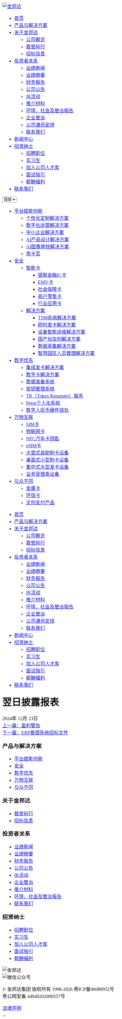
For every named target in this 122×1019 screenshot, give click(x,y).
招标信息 (35, 53)
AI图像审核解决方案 (47, 246)
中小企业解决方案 (45, 232)
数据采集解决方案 (57, 346)
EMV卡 (45, 282)
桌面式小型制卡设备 (47, 459)
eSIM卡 (33, 445)
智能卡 (33, 267)
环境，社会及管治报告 (49, 110)
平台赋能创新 (28, 211)
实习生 (33, 160)
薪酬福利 (35, 181)
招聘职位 (35, 153)
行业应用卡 (50, 303)
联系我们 (35, 131)
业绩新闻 (35, 68)
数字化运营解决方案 (47, 225)
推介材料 (35, 103)
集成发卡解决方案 (45, 367)
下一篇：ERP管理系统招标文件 (35, 732)
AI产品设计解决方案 (47, 239)
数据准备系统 (40, 381)
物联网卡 (35, 431)
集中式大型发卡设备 (47, 467)
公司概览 (35, 39)
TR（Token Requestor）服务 (54, 395)
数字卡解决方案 (42, 374)
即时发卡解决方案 (57, 324)
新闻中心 (23, 139)
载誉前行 (35, 46)
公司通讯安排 (40, 124)
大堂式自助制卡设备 (47, 452)
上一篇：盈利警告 (21, 725)
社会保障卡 (50, 289)
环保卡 (33, 495)
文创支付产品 (40, 502)
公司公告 (35, 89)
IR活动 (33, 96)
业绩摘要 (35, 75)
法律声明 (11, 1008)
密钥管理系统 (40, 388)
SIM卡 (32, 424)
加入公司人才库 (42, 167)
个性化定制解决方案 (47, 218)
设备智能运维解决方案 (61, 331)
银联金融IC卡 (52, 275)
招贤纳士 (23, 146)
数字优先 (23, 360)
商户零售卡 (50, 296)
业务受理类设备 (42, 474)
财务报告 (35, 82)
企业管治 (35, 117)
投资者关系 (26, 60)
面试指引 (35, 174)
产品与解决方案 (30, 25)
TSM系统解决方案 (57, 317)
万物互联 (23, 417)
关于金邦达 (26, 32)
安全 (19, 260)
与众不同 (23, 481)
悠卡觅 (33, 253)
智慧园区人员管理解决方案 (66, 353)
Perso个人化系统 (43, 403)
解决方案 (35, 310)
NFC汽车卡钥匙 (42, 438)
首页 (19, 18)
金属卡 (33, 488)
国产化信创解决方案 (59, 339)
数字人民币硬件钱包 (47, 410)
